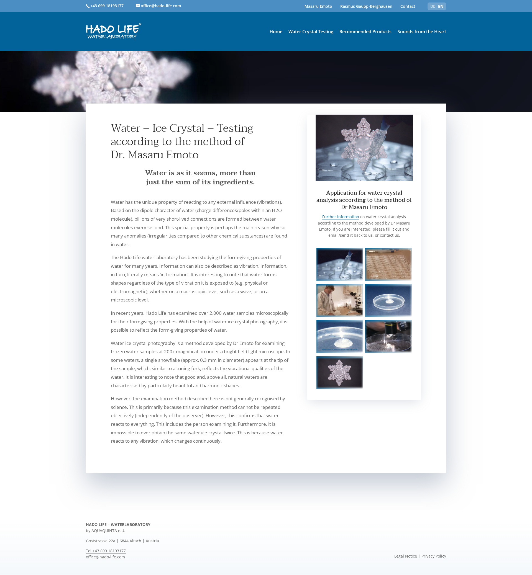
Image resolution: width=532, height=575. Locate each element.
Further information (340, 216)
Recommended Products (365, 32)
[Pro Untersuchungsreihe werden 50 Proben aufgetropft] (388, 279)
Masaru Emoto (318, 6)
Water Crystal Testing (310, 32)
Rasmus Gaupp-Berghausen (366, 6)
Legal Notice (405, 556)
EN (440, 6)
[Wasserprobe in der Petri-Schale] (339, 279)
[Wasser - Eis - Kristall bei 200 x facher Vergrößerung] (339, 387)
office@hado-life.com (105, 557)
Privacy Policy (433, 556)
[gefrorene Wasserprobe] (388, 315)
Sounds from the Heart (422, 32)
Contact (407, 6)
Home (276, 32)
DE (432, 6)
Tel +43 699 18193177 (106, 550)
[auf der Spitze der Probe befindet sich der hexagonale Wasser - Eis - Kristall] (339, 351)
